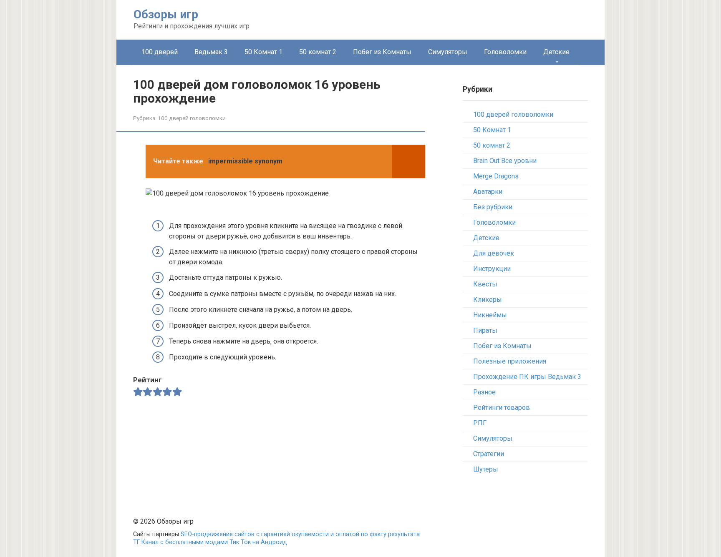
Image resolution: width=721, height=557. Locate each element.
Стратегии (488, 454)
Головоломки (505, 52)
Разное (484, 392)
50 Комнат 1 (263, 52)
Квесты (485, 284)
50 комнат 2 (317, 52)
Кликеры (487, 300)
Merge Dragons (496, 176)
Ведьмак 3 (211, 52)
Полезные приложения (509, 361)
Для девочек (493, 253)
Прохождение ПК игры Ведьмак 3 (527, 377)
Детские (556, 52)
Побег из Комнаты (382, 52)
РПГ (480, 423)
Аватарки (487, 192)
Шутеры (485, 469)
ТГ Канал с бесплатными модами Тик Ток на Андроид (210, 542)
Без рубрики (492, 207)
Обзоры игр (166, 14)
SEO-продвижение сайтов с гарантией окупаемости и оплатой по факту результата (300, 534)
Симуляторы (447, 52)
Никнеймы (490, 315)
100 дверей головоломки (192, 118)
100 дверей (159, 52)
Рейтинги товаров (501, 407)
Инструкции (492, 269)
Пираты (485, 330)
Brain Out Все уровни (505, 161)
